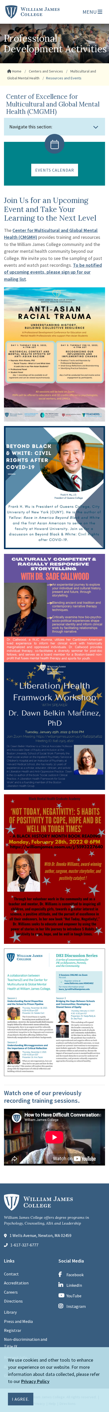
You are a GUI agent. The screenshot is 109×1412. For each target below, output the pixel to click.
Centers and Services (45, 71)
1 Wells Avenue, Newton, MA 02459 (40, 1235)
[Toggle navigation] (96, 127)
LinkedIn (74, 1285)
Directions (13, 1301)
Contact (11, 1273)
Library (10, 1312)
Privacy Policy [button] (35, 1381)
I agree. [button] (20, 1399)
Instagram (76, 1306)
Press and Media (18, 1321)
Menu (90, 11)
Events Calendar (54, 170)
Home (16, 71)
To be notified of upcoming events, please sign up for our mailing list (53, 272)
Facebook (75, 1274)
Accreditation (16, 1282)
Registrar (12, 1330)
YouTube (73, 1295)
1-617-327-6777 (24, 1244)
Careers (11, 1292)
